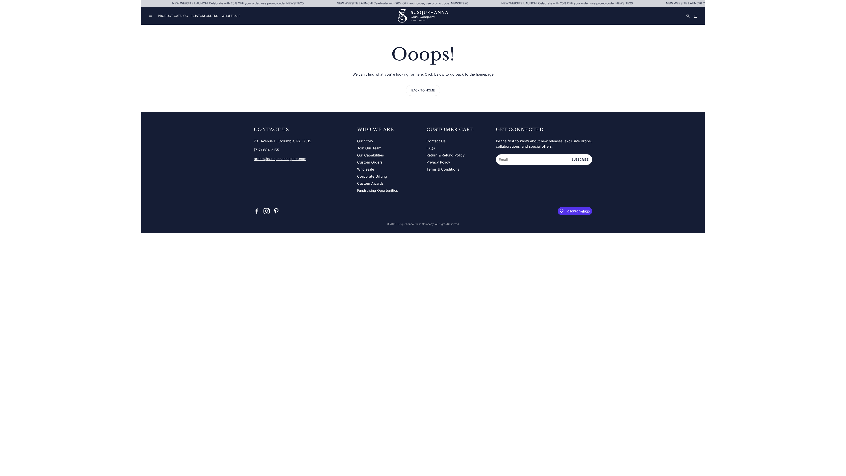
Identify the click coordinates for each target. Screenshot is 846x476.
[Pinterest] (276, 211)
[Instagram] (266, 211)
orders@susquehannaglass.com (280, 158)
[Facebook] (257, 211)
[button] (150, 16)
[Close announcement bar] (700, 3)
